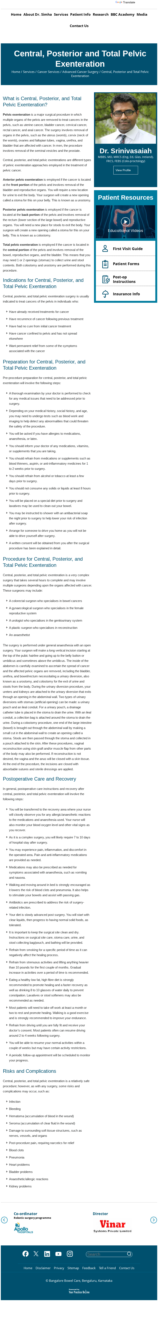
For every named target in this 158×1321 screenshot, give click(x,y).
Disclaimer (43, 1268)
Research (101, 14)
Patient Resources (125, 197)
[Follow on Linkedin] (47, 1254)
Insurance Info (126, 293)
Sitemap (73, 1268)
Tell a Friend (107, 1268)
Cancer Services (48, 72)
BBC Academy (123, 14)
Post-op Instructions (124, 279)
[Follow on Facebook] (24, 1254)
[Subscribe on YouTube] (58, 1254)
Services (61, 14)
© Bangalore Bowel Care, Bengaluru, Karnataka (79, 1280)
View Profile (123, 170)
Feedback (89, 1268)
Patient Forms (126, 263)
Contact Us (79, 25)
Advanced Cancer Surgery (80, 72)
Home (16, 14)
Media (142, 14)
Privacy (59, 1268)
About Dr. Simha (37, 14)
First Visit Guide (128, 248)
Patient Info (80, 14)
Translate (129, 2)
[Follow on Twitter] (36, 1254)
